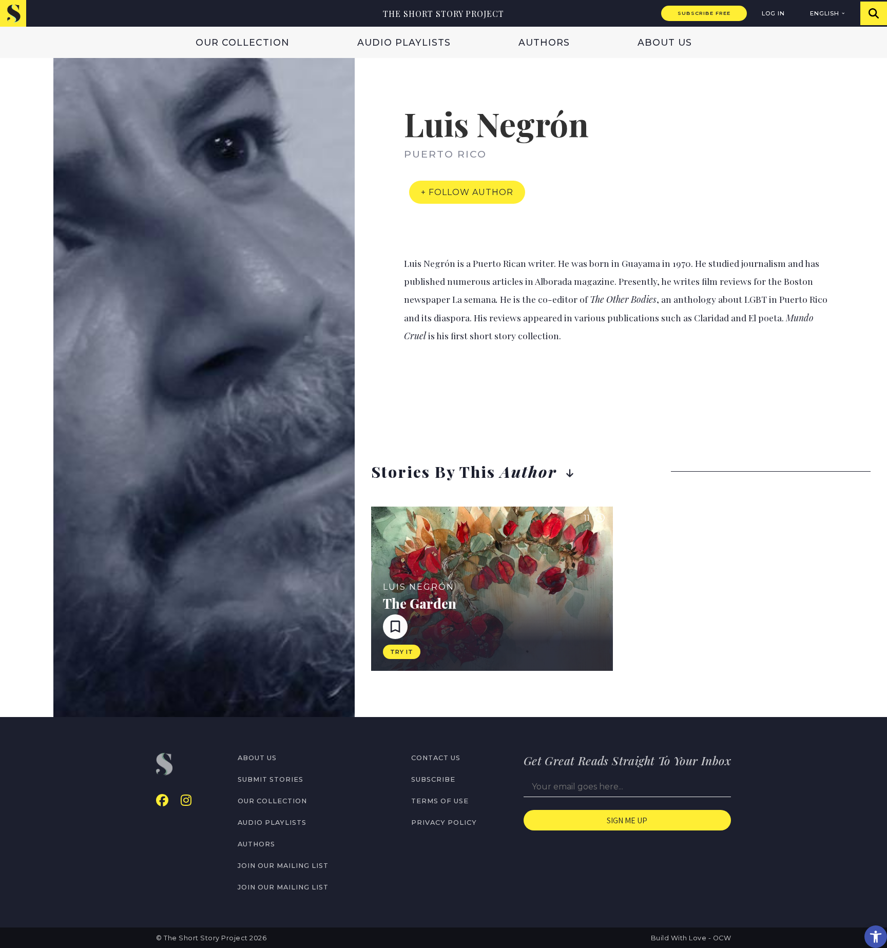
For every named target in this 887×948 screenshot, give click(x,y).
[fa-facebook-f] (162, 800)
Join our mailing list (283, 865)
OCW (722, 938)
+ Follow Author (467, 192)
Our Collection (243, 42)
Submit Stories (270, 779)
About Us (665, 42)
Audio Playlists (404, 42)
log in (773, 13)
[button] (875, 936)
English (824, 13)
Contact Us (435, 758)
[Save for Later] (395, 627)
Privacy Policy (444, 822)
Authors (544, 42)
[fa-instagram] (186, 800)
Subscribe (433, 779)
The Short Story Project (443, 13)
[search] (873, 13)
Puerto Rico (445, 154)
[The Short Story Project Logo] (13, 13)
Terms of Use (440, 801)
